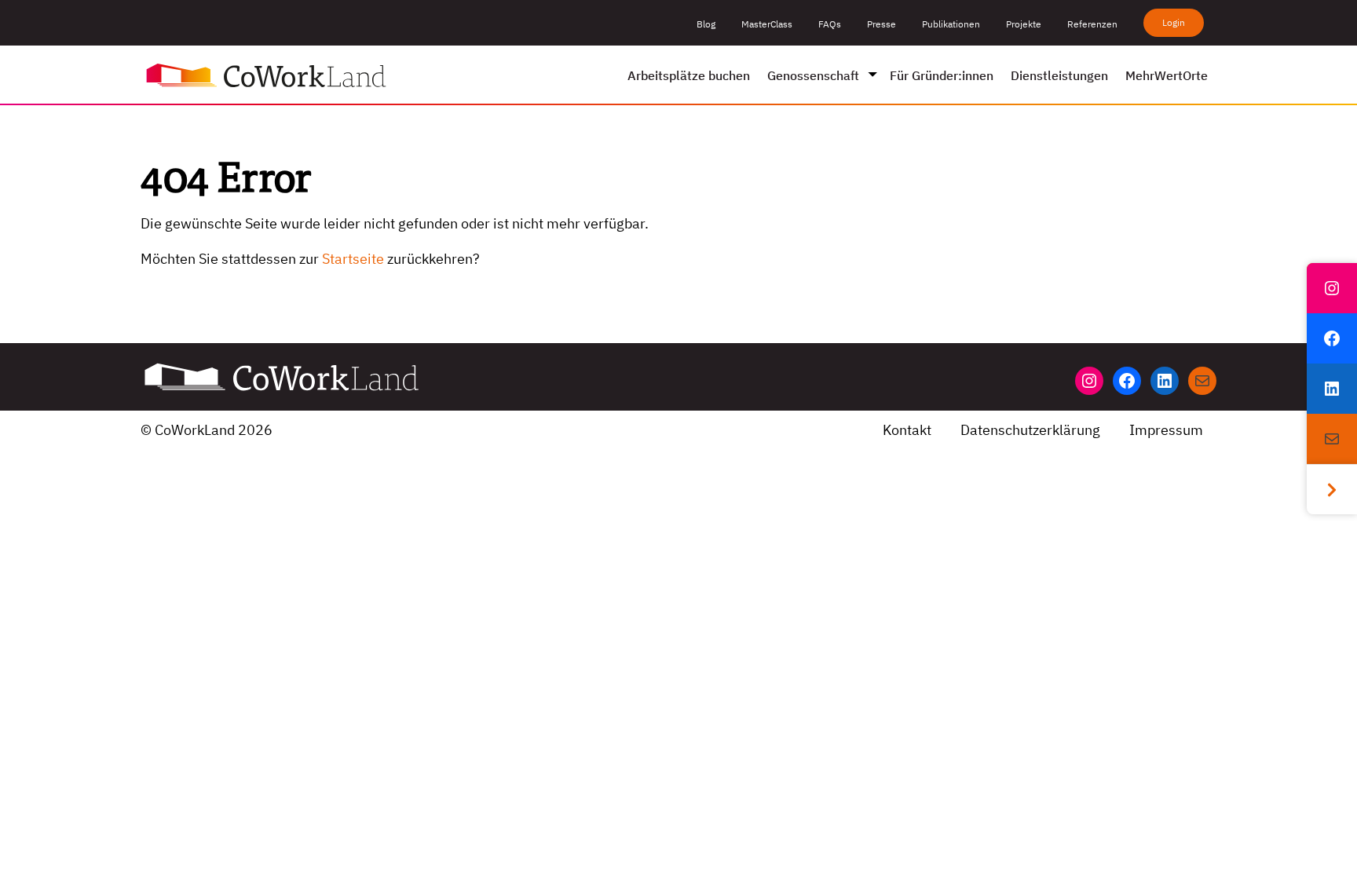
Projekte (1023, 24)
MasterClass (766, 24)
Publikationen (951, 24)
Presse (881, 24)
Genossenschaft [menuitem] (813, 75)
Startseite (353, 259)
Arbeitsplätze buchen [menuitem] (688, 75)
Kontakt (907, 430)
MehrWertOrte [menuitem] (1166, 75)
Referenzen (1092, 24)
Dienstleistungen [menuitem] (1059, 75)
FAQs (829, 24)
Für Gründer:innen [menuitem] (941, 75)
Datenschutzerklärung (1030, 430)
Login (1173, 22)
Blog (706, 24)
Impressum (1166, 430)
